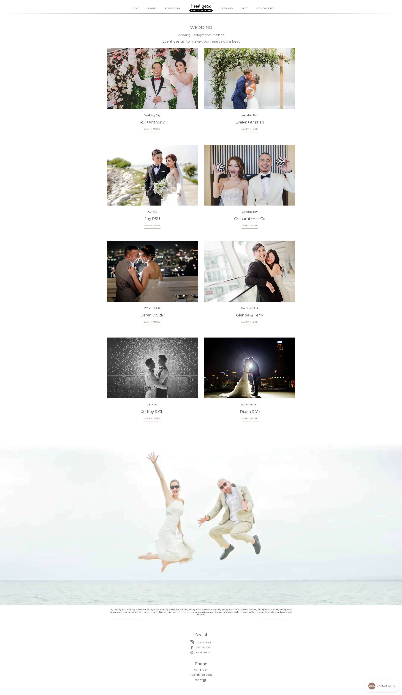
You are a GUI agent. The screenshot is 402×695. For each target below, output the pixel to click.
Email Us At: (204, 652)
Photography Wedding (125, 609)
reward (227, 8)
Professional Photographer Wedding (152, 609)
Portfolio (172, 8)
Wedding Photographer (281, 609)
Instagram (204, 642)
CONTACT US (265, 8)
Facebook (204, 647)
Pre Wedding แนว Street (142, 612)
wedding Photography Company (209, 612)
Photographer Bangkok (120, 612)
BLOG (245, 8)
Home (135, 8)
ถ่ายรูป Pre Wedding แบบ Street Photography (174, 612)
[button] (382, 686)
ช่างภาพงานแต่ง (247, 612)
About (152, 8)
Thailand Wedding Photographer (255, 609)
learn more (152, 129)
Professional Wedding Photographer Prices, (221, 609)
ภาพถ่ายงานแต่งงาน (276, 612)
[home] (201, 8)
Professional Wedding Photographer (185, 609)
